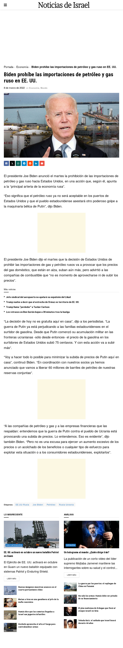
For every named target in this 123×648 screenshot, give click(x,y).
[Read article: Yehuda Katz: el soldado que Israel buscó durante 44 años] (70, 623)
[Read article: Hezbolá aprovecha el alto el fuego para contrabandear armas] (10, 627)
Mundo (44, 87)
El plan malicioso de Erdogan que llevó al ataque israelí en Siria (96, 609)
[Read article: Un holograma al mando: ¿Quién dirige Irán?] (91, 534)
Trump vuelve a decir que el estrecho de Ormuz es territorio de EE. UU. (42, 302)
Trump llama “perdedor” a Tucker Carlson (27, 307)
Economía (22, 67)
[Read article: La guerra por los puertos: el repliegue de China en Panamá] (70, 586)
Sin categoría (14, 545)
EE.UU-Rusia (22, 504)
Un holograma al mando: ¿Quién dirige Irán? (86, 552)
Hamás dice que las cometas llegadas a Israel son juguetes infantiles (36, 613)
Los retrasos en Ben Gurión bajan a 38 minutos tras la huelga (38, 312)
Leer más (13, 578)
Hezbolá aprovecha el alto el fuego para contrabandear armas (36, 625)
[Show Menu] (5, 5)
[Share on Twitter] (12, 163)
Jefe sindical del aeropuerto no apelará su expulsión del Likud (38, 297)
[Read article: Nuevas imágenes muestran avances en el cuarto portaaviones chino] (10, 590)
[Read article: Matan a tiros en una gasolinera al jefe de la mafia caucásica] (10, 602)
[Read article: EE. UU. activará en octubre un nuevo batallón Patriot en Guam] (31, 534)
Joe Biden (38, 504)
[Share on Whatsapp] (18, 163)
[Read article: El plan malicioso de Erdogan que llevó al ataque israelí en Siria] (70, 611)
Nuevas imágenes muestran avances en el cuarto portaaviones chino (37, 588)
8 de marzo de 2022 (14, 87)
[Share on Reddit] (30, 163)
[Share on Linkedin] (36, 163)
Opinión (70, 545)
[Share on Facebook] (6, 163)
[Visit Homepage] (64, 5)
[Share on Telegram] (24, 163)
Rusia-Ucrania (66, 504)
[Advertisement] (61, 36)
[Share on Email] (42, 163)
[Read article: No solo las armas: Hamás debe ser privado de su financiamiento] (70, 599)
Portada (8, 67)
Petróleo (51, 504)
